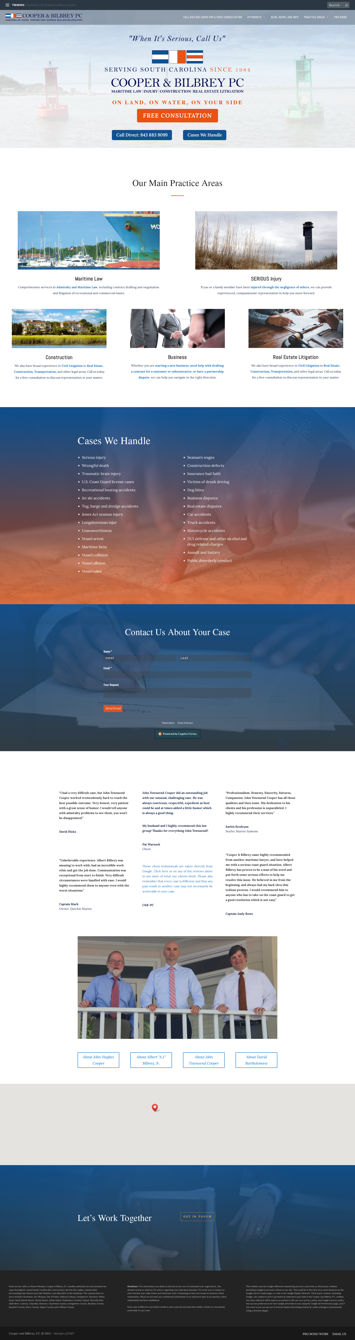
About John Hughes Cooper (98, 1060)
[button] (156, 1108)
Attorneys (254, 17)
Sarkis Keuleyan (237, 826)
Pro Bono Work (315, 1334)
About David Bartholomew (256, 1060)
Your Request (111, 685)
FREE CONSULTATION (177, 115)
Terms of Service (185, 723)
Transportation (45, 371)
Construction (59, 357)
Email (112, 668)
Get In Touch (197, 1216)
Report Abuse (168, 723)
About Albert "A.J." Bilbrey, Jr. (151, 1060)
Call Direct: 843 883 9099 (142, 135)
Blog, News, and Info (285, 17)
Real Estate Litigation (295, 357)
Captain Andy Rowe (239, 914)
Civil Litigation (72, 366)
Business (177, 357)
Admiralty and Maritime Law (76, 287)
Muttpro (59, 1333)
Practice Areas (314, 17)
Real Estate (95, 366)
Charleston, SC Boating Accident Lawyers (51, 5)
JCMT (70, 1333)
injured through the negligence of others (280, 287)
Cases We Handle (204, 135)
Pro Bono (340, 17)
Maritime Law (89, 278)
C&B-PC (148, 905)
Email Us (339, 1334)
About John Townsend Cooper (204, 1060)
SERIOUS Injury (266, 278)
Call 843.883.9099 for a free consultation (212, 17)
